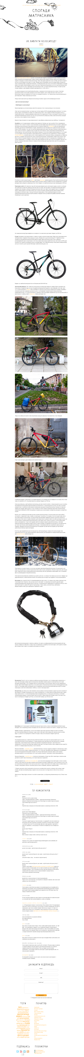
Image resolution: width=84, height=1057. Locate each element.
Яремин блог (37, 1039)
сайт (25, 1032)
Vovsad (35, 1010)
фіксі (33, 180)
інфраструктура (24, 1037)
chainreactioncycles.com (39, 1016)
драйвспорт (28, 761)
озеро (27, 1027)
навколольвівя (21, 1027)
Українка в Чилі (37, 1017)
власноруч (42, 180)
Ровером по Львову (38, 1019)
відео (19, 1016)
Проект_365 (36, 5)
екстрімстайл (34, 761)
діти (17, 1020)
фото (19, 1035)
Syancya (24, 838)
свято (27, 1032)
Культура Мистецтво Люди (40, 1030)
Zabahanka (36, 1007)
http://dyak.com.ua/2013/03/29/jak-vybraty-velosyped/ (45, 911)
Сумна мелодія (37, 1013)
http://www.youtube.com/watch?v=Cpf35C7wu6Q (43, 866)
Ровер (51, 784)
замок (18, 1021)
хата (24, 5)
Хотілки (47, 5)
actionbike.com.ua (29, 748)
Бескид (35, 1014)
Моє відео (58, 5)
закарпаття (21, 1020)
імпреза (18, 1037)
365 (20, 1007)
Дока (23, 923)
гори (28, 1016)
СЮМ (35, 1022)
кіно (23, 1023)
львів (27, 1023)
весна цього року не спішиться (24, 77)
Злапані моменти (38, 1038)
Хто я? (52, 5)
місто (27, 1025)
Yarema (24, 885)
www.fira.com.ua (29, 756)
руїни (18, 1032)
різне (22, 1032)
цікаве (26, 1035)
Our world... (36, 1029)
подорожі (28, 1028)
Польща (19, 1011)
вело (27, 1012)
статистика (26, 1033)
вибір (45, 784)
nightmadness (25, 1007)
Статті (42, 5)
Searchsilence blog (38, 1032)
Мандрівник (26, 1009)
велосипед (39, 784)
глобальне (24, 1016)
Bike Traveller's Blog (38, 1011)
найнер (28, 289)
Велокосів (36, 1023)
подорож (22, 1028)
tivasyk (35, 1033)
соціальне (20, 1033)
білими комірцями (19, 135)
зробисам (19, 1023)
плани (17, 1028)
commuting (51, 126)
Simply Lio (36, 1028)
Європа (20, 1009)
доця (22, 1018)
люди (18, 1025)
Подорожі (29, 5)
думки (26, 1018)
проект (19, 1030)
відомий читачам (21, 534)
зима (21, 1021)
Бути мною (36, 1020)
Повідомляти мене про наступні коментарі (42, 997)
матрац (22, 1025)
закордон (27, 1020)
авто (27, 1011)
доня (18, 1018)
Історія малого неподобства (40, 1035)
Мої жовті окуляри (38, 1008)
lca (35, 1036)
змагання (25, 1021)
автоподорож (21, 1012)
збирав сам (32, 294)
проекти (25, 1030)
